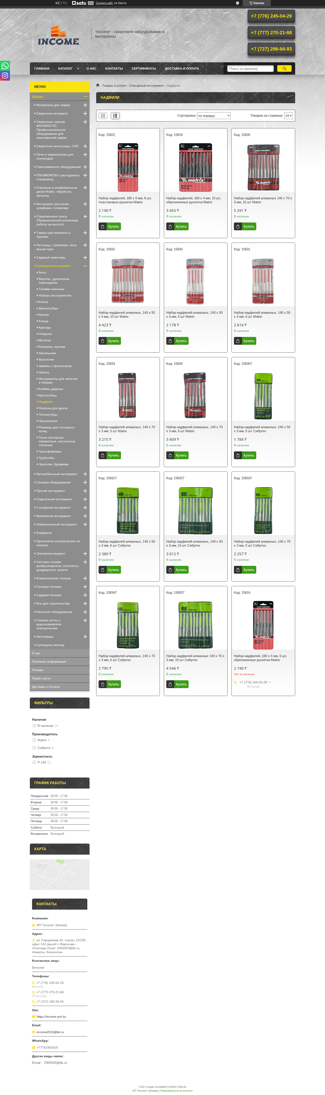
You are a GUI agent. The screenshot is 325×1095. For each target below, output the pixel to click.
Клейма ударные (51, 389)
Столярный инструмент (53, 507)
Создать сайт (104, 3)
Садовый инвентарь (50, 257)
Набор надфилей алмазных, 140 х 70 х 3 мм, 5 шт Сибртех (262, 543)
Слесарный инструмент (146, 85)
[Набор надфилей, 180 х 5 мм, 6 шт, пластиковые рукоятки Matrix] (128, 167)
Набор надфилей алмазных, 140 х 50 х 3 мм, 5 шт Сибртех (262, 429)
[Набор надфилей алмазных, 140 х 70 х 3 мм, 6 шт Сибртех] (128, 625)
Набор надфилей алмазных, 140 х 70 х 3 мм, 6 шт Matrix (194, 429)
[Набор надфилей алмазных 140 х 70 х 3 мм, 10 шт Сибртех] (195, 625)
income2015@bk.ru (50, 1032)
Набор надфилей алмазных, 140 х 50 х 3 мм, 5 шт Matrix (194, 314)
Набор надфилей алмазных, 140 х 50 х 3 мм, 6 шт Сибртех (127, 543)
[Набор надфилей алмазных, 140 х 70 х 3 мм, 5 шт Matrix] (128, 396)
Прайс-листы (41, 678)
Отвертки (45, 334)
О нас (91, 68)
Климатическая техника (53, 578)
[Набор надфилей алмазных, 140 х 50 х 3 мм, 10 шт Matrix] (128, 282)
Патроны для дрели (53, 408)
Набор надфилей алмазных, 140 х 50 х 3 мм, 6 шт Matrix (262, 314)
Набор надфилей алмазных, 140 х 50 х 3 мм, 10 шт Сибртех (194, 543)
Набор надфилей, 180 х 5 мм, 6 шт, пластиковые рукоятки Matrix (125, 200)
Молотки (45, 340)
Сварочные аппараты (52, 113)
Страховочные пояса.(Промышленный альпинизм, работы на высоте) (57, 220)
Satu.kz (182, 1086)
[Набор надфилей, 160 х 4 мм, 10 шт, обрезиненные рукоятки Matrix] (195, 167)
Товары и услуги (114, 85)
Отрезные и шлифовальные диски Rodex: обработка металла (56, 191)
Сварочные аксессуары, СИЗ (57, 146)
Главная (41, 68)
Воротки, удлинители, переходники (54, 280)
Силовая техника (48, 586)
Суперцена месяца (50, 645)
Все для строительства (53, 603)
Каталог (65, 68)
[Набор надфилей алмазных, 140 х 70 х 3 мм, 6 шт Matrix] (195, 396)
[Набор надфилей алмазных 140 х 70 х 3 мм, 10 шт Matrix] (263, 167)
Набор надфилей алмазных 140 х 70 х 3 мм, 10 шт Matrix (263, 200)
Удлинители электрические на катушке (58, 543)
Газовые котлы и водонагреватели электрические (48, 624)
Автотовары (45, 636)
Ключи (43, 302)
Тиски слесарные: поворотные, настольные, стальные (57, 441)
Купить (113, 226)
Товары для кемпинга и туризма (53, 234)
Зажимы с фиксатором (55, 366)
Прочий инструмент (50, 490)
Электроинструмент (50, 553)
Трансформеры (50, 451)
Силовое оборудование (53, 482)
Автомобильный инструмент (56, 474)
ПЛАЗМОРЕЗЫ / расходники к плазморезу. (58, 177)
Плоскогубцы (48, 414)
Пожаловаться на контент (176, 1090)
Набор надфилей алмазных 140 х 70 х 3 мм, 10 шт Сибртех (195, 658)
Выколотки (46, 359)
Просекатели (48, 421)
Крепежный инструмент (53, 516)
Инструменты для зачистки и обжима (58, 380)
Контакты (114, 68)
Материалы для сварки (53, 105)
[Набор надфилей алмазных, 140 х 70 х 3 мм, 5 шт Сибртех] (263, 511)
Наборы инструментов (55, 295)
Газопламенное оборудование (58, 167)
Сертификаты (144, 68)
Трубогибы (46, 458)
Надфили (45, 401)
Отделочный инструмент (54, 499)
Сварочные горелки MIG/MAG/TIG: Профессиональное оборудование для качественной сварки (51, 129)
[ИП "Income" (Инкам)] (58, 34)
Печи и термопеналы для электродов (54, 156)
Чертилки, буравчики (54, 464)
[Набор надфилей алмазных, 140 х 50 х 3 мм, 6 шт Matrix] (263, 282)
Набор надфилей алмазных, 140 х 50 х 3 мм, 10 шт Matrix (127, 314)
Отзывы (37, 670)
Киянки (44, 314)
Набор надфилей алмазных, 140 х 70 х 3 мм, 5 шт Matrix (127, 429)
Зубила (44, 372)
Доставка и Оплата (182, 68)
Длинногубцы (48, 308)
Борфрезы (44, 532)
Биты (42, 272)
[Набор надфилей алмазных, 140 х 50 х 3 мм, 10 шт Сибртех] (195, 511)
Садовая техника (48, 595)
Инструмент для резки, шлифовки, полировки (53, 206)
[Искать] (284, 68)
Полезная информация (49, 661)
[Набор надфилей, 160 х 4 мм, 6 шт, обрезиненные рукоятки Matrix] (263, 625)
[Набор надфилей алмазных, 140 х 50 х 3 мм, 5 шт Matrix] (195, 282)
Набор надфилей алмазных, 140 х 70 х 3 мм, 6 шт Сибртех (127, 658)
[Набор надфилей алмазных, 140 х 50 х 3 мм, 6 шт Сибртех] (128, 511)
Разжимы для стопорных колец (57, 429)
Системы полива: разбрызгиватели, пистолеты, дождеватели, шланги (57, 566)
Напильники (47, 353)
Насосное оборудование (54, 612)
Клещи (43, 321)
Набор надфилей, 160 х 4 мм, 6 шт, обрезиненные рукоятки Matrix (260, 658)
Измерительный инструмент (56, 524)
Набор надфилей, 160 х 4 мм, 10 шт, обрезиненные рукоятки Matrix (193, 200)
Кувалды (45, 327)
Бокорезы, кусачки (52, 346)
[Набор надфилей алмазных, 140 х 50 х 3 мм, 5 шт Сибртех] (263, 396)
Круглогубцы (48, 395)
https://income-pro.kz (51, 1016)
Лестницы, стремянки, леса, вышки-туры (56, 247)
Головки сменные (51, 289)
